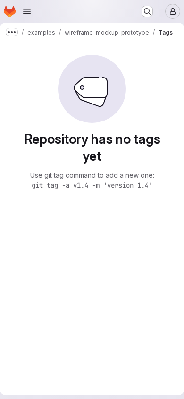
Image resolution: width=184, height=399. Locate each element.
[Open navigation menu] (26, 11)
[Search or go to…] (147, 11)
